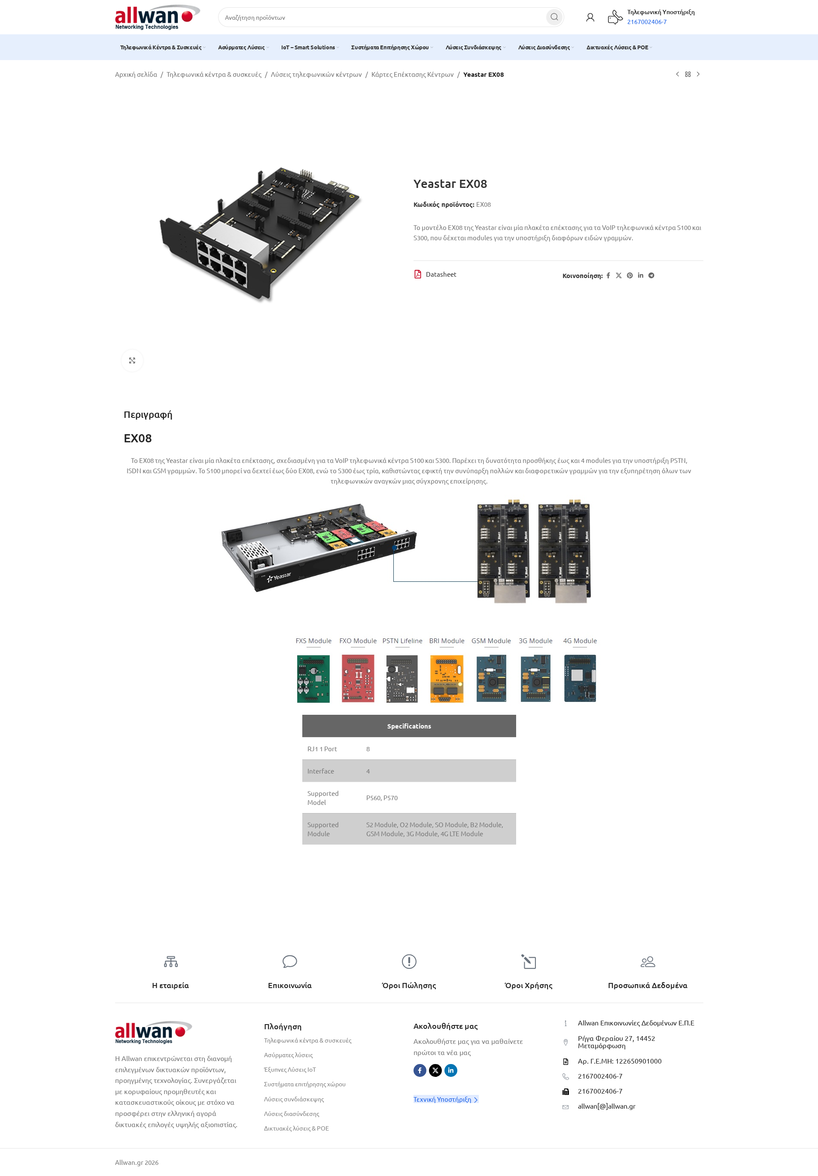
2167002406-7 (600, 1075)
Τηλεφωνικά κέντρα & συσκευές (214, 74)
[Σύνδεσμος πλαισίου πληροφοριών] (651, 17)
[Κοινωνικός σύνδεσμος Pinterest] (630, 275)
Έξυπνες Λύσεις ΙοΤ (290, 1069)
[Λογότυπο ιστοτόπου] (158, 16)
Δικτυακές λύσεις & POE (296, 1128)
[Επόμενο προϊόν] (698, 75)
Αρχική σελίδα (136, 74)
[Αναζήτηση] (554, 17)
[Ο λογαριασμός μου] (590, 17)
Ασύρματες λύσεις (288, 1054)
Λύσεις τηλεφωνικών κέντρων (316, 74)
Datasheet (441, 274)
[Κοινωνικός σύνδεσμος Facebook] (608, 275)
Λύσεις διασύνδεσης (291, 1113)
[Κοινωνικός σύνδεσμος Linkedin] (641, 275)
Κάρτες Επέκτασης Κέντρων (412, 74)
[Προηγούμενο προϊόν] (677, 75)
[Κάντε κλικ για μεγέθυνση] (132, 360)
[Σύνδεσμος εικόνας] (153, 1031)
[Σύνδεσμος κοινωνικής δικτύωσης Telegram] (651, 275)
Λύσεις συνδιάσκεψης (294, 1099)
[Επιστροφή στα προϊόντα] (688, 75)
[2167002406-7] (566, 1076)
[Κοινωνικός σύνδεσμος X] (618, 275)
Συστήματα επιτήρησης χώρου (305, 1084)
